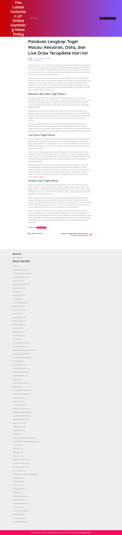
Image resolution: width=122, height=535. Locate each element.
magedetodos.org (19, 430)
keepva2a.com (18, 452)
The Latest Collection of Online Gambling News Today (18, 18)
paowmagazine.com (19, 332)
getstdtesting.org (18, 281)
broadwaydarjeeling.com (21, 394)
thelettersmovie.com (19, 335)
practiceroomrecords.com (21, 368)
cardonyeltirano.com (20, 365)
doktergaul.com (18, 434)
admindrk (38, 60)
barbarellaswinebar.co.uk (21, 270)
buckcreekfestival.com (20, 303)
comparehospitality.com (21, 372)
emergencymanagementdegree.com (25, 474)
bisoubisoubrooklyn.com (21, 346)
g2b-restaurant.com (19, 423)
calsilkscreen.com (18, 481)
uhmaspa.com (17, 339)
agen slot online (18, 257)
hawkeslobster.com (19, 310)
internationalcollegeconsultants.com (25, 438)
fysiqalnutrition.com (19, 317)
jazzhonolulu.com (18, 295)
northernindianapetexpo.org (22, 412)
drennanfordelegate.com (21, 503)
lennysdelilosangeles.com (21, 284)
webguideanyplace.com (21, 467)
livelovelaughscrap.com (20, 376)
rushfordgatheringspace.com (22, 390)
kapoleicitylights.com (20, 324)
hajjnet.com (17, 266)
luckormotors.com (19, 500)
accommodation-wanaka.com (23, 273)
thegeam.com (17, 445)
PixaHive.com (85, 532)
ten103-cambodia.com (20, 522)
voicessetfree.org (18, 397)
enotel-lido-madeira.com (21, 496)
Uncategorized (41, 227)
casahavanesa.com (19, 288)
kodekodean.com (18, 514)
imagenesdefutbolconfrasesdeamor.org (26, 441)
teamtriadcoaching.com (21, 511)
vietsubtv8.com (18, 328)
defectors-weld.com (19, 321)
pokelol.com (17, 292)
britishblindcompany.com (21, 408)
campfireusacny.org (19, 405)
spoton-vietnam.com (20, 518)
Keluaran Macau (38, 176)
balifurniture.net (18, 361)
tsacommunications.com (21, 463)
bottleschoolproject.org (20, 277)
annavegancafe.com (19, 489)
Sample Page (34, 18)
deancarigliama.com (19, 471)
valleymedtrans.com (19, 427)
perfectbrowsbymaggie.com (22, 357)
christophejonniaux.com (21, 383)
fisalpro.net (16, 492)
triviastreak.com (18, 507)
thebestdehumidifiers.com (21, 460)
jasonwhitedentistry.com (21, 343)
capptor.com (17, 379)
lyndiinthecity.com (19, 306)
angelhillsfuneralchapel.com (22, 416)
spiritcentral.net (18, 314)
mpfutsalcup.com (18, 485)
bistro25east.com (18, 401)
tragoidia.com (17, 299)
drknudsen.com (18, 449)
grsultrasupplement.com (21, 419)
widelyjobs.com (18, 387)
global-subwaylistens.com (21, 354)
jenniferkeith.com (18, 478)
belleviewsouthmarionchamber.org (24, 350)
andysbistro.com (18, 456)
